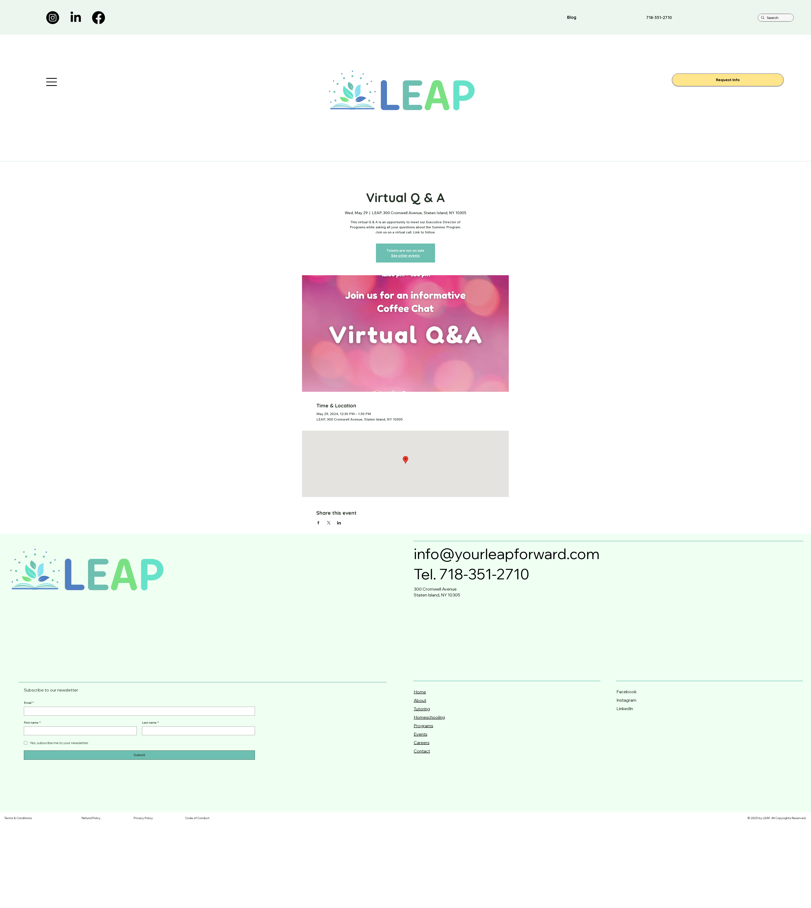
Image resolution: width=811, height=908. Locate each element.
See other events (405, 255)
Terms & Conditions (18, 818)
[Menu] (51, 82)
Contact (422, 751)
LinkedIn (624, 708)
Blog (571, 17)
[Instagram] (52, 17)
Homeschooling (429, 717)
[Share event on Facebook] (318, 522)
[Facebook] (98, 17)
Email (29, 703)
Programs (423, 725)
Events (420, 734)
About (420, 700)
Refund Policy (91, 818)
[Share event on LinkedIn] (339, 522)
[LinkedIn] (75, 17)
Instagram (626, 700)
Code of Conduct (197, 818)
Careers (421, 742)
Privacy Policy (143, 818)
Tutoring (422, 708)
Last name (150, 722)
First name (32, 722)
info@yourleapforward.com (507, 554)
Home (420, 691)
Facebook (627, 691)
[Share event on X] (329, 522)
